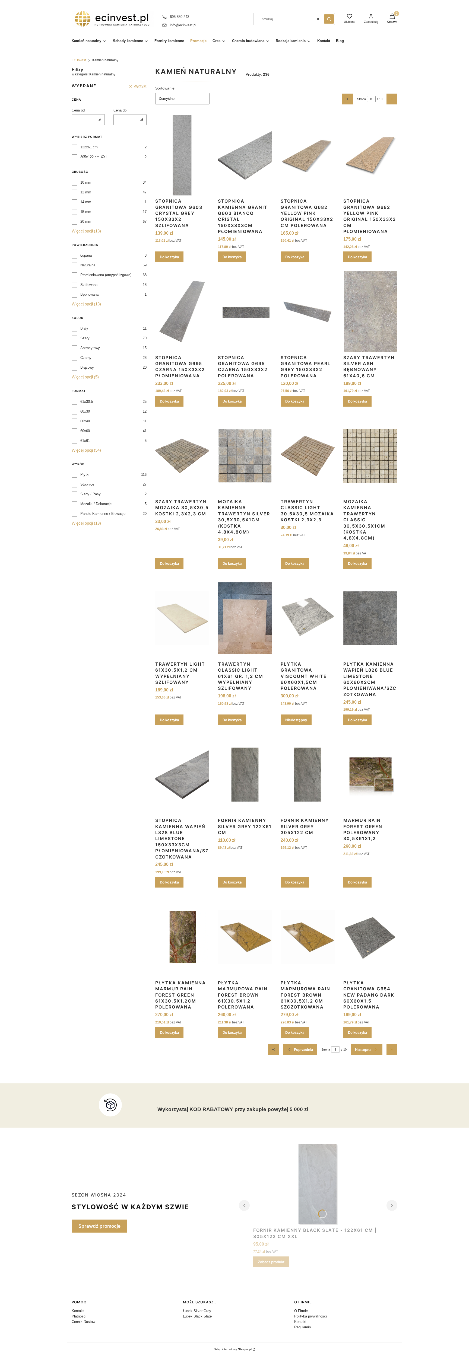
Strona (361, 99)
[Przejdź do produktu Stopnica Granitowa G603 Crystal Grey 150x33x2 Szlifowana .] (182, 155)
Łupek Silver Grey (197, 1311)
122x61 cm (89, 147)
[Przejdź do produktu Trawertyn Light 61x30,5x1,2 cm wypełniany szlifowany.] (182, 618)
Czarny (85, 358)
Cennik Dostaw (83, 1322)
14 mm (85, 202)
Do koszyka (169, 257)
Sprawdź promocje (99, 1226)
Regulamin (302, 1327)
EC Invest (79, 60)
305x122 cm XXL (93, 157)
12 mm (85, 192)
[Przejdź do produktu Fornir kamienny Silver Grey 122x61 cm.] (245, 774)
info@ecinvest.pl (183, 25)
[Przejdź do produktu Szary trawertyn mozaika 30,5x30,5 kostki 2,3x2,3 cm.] (182, 456)
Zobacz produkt (271, 1262)
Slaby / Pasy (90, 494)
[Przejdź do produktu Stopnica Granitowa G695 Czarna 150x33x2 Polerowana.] (245, 311)
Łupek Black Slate (197, 1316)
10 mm (85, 182)
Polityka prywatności (310, 1316)
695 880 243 (179, 17)
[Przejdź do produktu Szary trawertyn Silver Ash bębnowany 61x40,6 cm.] (370, 311)
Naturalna (87, 265)
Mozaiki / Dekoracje (96, 504)
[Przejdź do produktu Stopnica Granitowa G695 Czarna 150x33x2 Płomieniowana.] (182, 311)
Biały (84, 328)
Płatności (79, 1316)
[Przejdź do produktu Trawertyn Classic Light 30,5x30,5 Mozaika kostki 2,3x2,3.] (308, 456)
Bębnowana (89, 294)
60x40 (85, 421)
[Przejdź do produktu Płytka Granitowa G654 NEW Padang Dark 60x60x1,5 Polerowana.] (370, 937)
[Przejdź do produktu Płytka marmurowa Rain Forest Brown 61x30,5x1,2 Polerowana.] (245, 937)
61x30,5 (86, 402)
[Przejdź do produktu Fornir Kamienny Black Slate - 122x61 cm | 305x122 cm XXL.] (318, 1184)
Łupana (86, 255)
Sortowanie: (165, 88)
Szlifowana (88, 285)
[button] (329, 19)
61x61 (85, 441)
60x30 (85, 411)
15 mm (85, 212)
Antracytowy (90, 348)
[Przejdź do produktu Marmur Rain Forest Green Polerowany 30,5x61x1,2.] (370, 774)
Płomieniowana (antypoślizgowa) (105, 275)
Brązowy (87, 367)
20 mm (85, 221)
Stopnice (87, 484)
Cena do (119, 110)
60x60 (85, 431)
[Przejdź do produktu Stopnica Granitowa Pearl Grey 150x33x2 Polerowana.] (308, 311)
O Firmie (301, 1311)
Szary (85, 338)
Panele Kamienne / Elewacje (102, 514)
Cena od (78, 110)
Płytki (84, 475)
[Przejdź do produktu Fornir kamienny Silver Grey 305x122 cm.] (308, 774)
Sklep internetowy (233, 1349)
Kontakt (78, 1311)
